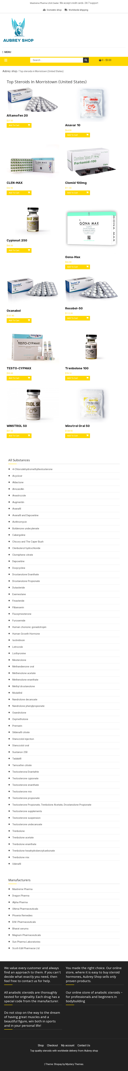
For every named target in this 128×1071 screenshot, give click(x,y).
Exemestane (19, 594)
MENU (7, 52)
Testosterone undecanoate (27, 824)
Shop (41, 1045)
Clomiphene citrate (22, 554)
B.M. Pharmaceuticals (24, 921)
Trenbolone (18, 831)
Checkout (52, 1045)
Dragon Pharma (20, 895)
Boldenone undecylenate (25, 528)
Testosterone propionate (26, 798)
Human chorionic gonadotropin (29, 627)
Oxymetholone (20, 719)
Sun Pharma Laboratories (26, 941)
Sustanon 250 (20, 752)
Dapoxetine (18, 561)
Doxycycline (18, 567)
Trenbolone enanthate (24, 844)
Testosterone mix (22, 791)
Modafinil (17, 692)
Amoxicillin (18, 489)
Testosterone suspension (26, 817)
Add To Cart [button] (14, 125)
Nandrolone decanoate (24, 699)
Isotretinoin (18, 640)
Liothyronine (19, 653)
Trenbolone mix (20, 857)
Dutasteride (18, 587)
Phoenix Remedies (22, 915)
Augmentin (18, 502)
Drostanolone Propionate (26, 581)
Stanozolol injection (23, 738)
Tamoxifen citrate (22, 765)
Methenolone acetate (24, 673)
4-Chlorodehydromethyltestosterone (32, 469)
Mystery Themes (74, 1064)
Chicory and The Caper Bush (28, 541)
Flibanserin (18, 607)
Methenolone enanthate (25, 679)
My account (67, 1045)
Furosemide (18, 620)
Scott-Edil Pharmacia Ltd (26, 948)
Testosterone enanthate (25, 784)
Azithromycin (19, 521)
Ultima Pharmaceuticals (25, 908)
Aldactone (18, 482)
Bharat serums (20, 928)
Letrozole (17, 646)
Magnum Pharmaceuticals (26, 935)
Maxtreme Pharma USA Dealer (44, 3)
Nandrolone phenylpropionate (28, 706)
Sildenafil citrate (21, 732)
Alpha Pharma (20, 902)
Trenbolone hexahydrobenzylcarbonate (33, 850)
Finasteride (18, 600)
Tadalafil (16, 758)
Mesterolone (19, 660)
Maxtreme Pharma (22, 889)
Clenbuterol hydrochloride (26, 548)
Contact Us (84, 1045)
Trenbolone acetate (23, 837)
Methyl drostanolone (23, 686)
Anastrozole (19, 495)
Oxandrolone (19, 712)
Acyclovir (17, 475)
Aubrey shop (9, 71)
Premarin (17, 725)
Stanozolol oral (20, 745)
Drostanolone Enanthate (25, 574)
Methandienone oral (23, 666)
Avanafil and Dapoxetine (25, 515)
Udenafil (16, 863)
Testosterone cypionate (25, 778)
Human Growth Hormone (26, 633)
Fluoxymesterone (21, 613)
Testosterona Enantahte (25, 771)
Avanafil (16, 508)
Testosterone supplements (27, 811)
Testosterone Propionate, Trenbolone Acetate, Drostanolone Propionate (51, 804)
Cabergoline (18, 535)
